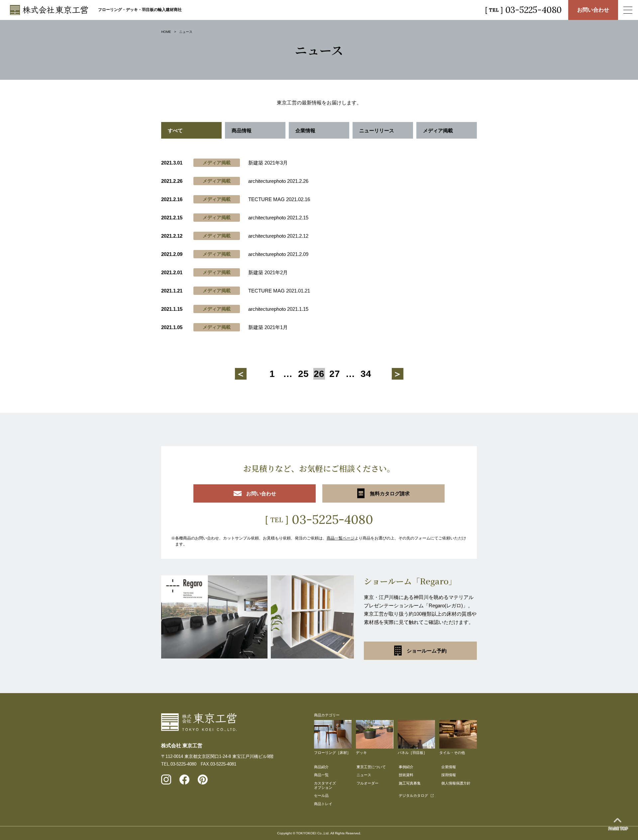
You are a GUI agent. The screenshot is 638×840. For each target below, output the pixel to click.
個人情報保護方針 (456, 783)
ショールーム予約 (427, 651)
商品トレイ (323, 804)
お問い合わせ (593, 10)
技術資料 (406, 775)
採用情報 (448, 775)
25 (303, 374)
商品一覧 (321, 775)
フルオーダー (367, 783)
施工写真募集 (410, 783)
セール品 (321, 795)
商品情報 (242, 130)
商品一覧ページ (341, 538)
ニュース (364, 775)
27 (334, 374)
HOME (166, 32)
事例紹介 (406, 767)
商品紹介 (321, 767)
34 (366, 374)
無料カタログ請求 (390, 493)
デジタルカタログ (413, 795)
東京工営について (371, 767)
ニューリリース (376, 130)
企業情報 (305, 130)
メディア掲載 (438, 130)
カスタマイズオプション (325, 785)
